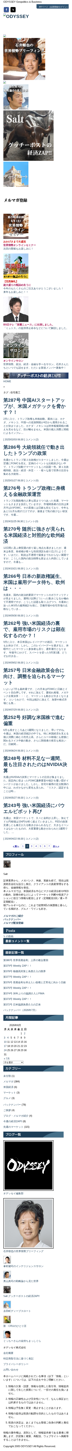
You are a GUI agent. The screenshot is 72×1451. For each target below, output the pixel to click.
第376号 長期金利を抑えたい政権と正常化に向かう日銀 (34, 982)
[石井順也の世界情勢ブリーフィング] (28, 1247)
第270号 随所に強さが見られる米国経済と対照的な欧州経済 (34, 535)
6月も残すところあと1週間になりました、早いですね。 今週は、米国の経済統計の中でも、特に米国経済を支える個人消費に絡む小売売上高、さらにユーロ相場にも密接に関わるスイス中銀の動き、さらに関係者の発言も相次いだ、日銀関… (36, 737)
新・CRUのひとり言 (14, 1325)
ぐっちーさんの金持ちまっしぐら (22, 1340)
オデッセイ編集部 (13, 1193)
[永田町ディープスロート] (7, 1307)
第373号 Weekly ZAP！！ (17, 999)
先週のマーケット (13, 1126)
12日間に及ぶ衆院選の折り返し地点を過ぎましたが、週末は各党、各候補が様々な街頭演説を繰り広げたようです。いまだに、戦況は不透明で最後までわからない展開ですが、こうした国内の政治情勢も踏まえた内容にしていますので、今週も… (36, 554)
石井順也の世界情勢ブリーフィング (23, 1251)
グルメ (7, 1098)
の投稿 (9, 936)
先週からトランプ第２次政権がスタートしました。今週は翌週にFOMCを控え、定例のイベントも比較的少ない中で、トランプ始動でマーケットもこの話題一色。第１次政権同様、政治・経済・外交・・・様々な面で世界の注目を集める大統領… (36, 466)
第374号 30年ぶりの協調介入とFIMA (23, 993)
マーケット (9, 1092)
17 (5, 1046)
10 (5, 1041)
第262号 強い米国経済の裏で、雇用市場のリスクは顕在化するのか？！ (34, 629)
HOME (7, 381)
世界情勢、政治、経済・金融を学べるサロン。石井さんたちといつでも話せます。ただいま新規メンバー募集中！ (36, 364)
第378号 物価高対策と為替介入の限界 (24, 971)
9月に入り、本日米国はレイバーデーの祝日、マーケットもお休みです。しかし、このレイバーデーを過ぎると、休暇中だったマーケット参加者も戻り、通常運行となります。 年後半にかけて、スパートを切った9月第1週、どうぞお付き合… (36, 648)
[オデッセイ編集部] (28, 1189)
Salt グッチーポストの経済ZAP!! (21, 1296)
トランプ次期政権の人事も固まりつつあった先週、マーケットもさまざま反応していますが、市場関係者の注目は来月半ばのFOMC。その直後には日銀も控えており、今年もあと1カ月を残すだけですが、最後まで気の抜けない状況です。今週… (36, 507)
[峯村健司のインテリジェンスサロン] (7, 1262)
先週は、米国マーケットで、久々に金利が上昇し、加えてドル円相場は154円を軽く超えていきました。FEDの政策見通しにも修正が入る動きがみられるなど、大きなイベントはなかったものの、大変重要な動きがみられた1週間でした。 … (36, 825)
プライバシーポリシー (15, 1364)
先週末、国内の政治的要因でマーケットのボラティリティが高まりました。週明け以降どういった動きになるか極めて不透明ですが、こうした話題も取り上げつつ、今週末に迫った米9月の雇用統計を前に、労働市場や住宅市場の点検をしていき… (36, 601)
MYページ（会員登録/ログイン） (54, 7)
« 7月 (7, 1058)
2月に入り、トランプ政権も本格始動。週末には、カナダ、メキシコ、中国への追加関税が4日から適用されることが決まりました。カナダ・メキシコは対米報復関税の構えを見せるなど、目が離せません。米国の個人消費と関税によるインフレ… (36, 425)
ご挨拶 (7, 1110)
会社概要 (8, 1353)
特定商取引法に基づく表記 (18, 1358)
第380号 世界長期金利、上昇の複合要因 (25, 960)
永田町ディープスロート (17, 1311)
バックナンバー (12, 1104)
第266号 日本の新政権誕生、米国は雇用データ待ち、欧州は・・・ (34, 582)
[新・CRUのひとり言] (7, 1322)
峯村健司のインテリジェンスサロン (23, 1266)
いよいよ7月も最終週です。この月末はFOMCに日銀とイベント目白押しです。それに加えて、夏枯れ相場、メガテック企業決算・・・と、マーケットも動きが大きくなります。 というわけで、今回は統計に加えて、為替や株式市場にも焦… (36, 696)
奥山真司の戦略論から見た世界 (21, 1281)
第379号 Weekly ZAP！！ (17, 965)
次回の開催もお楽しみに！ (19, 245)
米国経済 (8, 1087)
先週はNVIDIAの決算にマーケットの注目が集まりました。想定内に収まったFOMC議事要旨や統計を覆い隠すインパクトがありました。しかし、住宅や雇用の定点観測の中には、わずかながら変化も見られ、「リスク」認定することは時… (36, 784)
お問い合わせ (10, 1369)
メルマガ (8, 1081)
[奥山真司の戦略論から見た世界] (7, 1277)
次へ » (56, 846)
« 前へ (16, 846)
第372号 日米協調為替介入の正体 (22, 1004)
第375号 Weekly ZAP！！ (17, 987)
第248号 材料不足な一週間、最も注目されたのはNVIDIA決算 (35, 764)
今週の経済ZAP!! (12, 1121)
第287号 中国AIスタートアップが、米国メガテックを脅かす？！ (34, 406)
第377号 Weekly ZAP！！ (17, 976)
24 (5, 1050)
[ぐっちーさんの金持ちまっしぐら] (7, 1337)
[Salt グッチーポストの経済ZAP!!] (7, 1292)
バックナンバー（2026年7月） (20, 1010)
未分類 (7, 1075)
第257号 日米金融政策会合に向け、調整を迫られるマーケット (34, 676)
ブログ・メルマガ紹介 (15, 1115)
